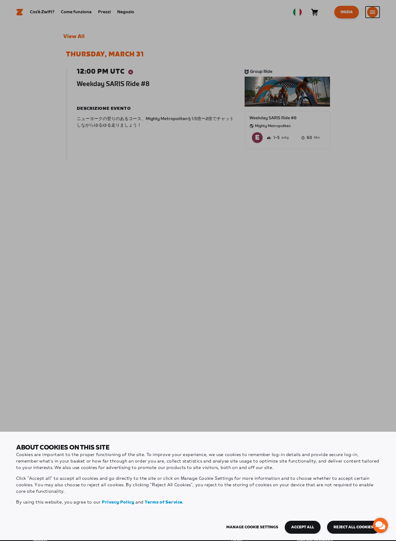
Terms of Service (163, 502)
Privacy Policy (118, 502)
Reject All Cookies (353, 527)
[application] (380, 525)
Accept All (302, 527)
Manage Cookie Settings (252, 527)
